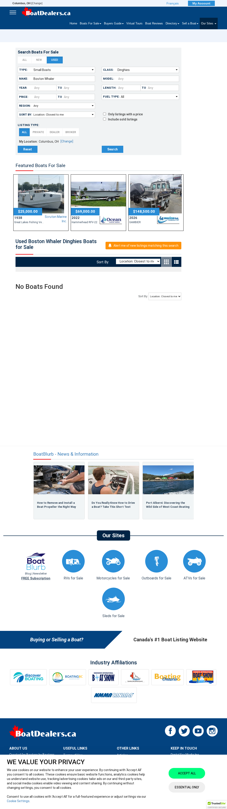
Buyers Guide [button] (112, 23)
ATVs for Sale (194, 578)
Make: (23, 78)
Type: (23, 69)
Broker (70, 132)
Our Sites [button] (207, 23)
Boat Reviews (154, 23)
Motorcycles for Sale (113, 578)
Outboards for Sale (156, 578)
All (24, 59)
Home (73, 23)
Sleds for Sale (113, 616)
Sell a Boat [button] (189, 23)
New (39, 59)
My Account (201, 3)
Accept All (187, 773)
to (60, 87)
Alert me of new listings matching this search (146, 245)
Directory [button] (171, 23)
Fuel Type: (111, 96)
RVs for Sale (73, 578)
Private (38, 132)
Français (172, 3)
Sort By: (25, 114)
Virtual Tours (134, 23)
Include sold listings (121, 119)
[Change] (27, 3)
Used (54, 59)
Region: (25, 105)
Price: (23, 96)
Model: (108, 78)
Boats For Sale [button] (89, 23)
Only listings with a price (124, 114)
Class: (108, 69)
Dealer (55, 132)
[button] (217, 805)
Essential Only (187, 787)
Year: (23, 87)
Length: (109, 87)
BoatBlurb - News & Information (65, 454)
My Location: (28, 141)
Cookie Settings (18, 801)
